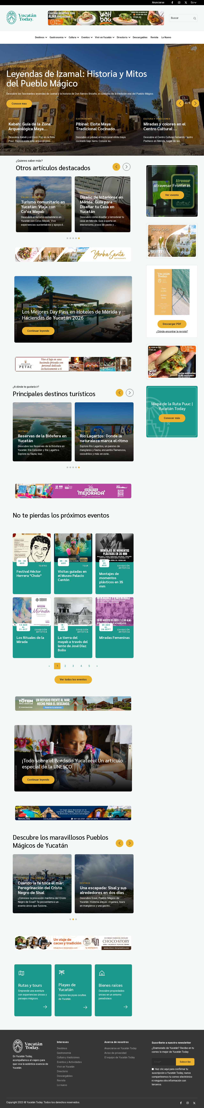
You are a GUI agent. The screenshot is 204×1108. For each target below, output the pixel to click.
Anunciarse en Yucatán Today (120, 1048)
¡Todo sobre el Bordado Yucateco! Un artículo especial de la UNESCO (72, 763)
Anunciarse (158, 2)
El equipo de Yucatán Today (119, 1057)
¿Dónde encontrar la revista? (172, 331)
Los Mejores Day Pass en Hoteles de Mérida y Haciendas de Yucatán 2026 (71, 314)
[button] (195, 103)
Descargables (140, 37)
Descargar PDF (172, 323)
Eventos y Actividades (69, 1062)
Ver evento (172, 195)
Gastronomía (64, 1052)
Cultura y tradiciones (68, 1057)
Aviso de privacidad (115, 1052)
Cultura (72, 37)
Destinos (39, 37)
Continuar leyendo (38, 330)
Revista (154, 37)
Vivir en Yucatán (103, 37)
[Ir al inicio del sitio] (21, 23)
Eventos (85, 37)
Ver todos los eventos (73, 679)
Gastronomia (56, 37)
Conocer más (172, 418)
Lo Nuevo (166, 37)
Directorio (122, 37)
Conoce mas (19, 100)
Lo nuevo (62, 1085)
